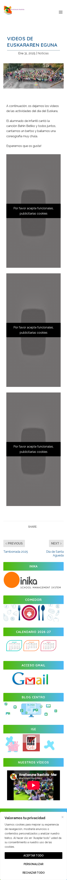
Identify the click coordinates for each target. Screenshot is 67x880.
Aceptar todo (33, 855)
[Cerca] (62, 817)
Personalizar (33, 864)
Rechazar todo (34, 872)
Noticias (43, 53)
